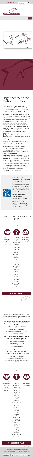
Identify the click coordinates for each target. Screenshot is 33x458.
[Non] (31, 453)
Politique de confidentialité (23, 455)
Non (12, 455)
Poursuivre (6, 455)
